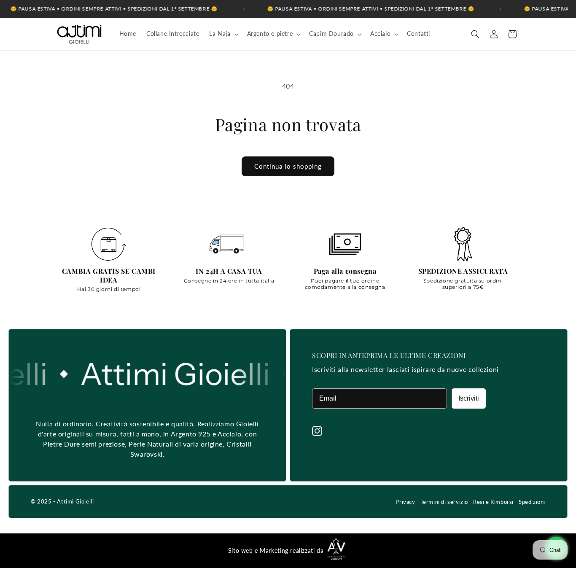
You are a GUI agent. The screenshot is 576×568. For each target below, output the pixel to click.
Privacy (405, 501)
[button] (223, 34)
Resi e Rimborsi (493, 501)
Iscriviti (468, 398)
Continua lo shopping (288, 166)
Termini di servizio (444, 501)
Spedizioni (532, 501)
